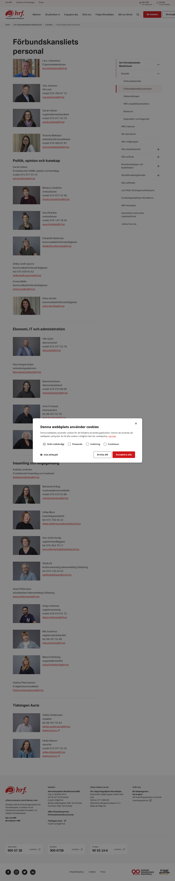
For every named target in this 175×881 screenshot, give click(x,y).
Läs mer (112, 436)
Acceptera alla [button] (124, 454)
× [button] (136, 423)
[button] (49, 454)
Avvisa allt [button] (102, 454)
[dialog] (87, 440)
